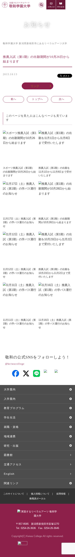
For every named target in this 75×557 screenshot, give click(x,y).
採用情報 (61, 493)
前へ (13, 99)
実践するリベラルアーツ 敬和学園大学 (16, 2)
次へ (61, 99)
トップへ (37, 99)
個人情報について (40, 493)
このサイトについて (13, 493)
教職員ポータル (37, 498)
